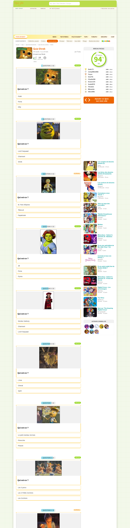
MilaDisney (100, 299)
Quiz (22, 44)
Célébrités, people (33, 41)
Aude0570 (91, 84)
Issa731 (90, 77)
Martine (100, 224)
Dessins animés (52, 41)
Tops (86, 37)
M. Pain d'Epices (24, 205)
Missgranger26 (101, 311)
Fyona (20, 276)
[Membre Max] (88, 328)
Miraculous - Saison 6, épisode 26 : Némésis (105, 235)
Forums (94, 37)
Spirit (20, 391)
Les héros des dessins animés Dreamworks (105, 173)
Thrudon (91, 87)
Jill (19, 266)
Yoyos (90, 74)
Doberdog (100, 291)
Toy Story (101, 298)
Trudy (79, 51)
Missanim (91, 89)
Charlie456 (91, 79)
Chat (112, 37)
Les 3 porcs (22, 487)
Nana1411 (100, 259)
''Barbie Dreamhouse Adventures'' (105, 214)
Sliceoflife (91, 91)
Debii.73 (91, 69)
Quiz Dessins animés (43, 44)
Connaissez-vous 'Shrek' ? (104, 194)
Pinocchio (21, 440)
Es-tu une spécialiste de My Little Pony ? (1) (106, 246)
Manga (85, 41)
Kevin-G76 (91, 82)
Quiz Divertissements (31, 44)
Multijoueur (76, 37)
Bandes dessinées (94, 41)
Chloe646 (100, 217)
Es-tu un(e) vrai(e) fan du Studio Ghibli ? (106, 267)
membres (43, 8)
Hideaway (100, 238)
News (55, 37)
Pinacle (20, 446)
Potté (20, 96)
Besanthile (100, 196)
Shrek (35, 61)
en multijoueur (54, 8)
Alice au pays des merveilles (104, 204)
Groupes (104, 37)
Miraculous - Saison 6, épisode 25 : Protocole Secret (105, 278)
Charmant (21, 156)
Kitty (19, 107)
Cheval (20, 385)
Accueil (17, 44)
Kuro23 (99, 270)
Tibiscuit (21, 210)
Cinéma (43, 41)
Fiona (20, 102)
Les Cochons (22, 498)
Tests (64, 37)
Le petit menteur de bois (26, 435)
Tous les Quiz (20, 37)
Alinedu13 (100, 175)
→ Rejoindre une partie (107, 8)
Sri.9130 (100, 249)
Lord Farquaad (23, 151)
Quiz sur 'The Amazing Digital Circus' (105, 309)
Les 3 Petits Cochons (25, 493)
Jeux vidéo (77, 41)
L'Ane (20, 380)
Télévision (69, 41)
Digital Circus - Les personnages (104, 288)
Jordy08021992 (93, 72)
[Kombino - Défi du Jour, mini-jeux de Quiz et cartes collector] (105, 41)
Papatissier (22, 215)
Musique (62, 41)
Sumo (99, 165)
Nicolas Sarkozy (24, 321)
